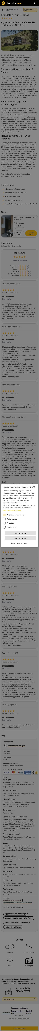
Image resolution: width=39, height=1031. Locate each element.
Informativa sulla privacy (12, 510)
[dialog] (19, 515)
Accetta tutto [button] (20, 533)
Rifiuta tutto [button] (20, 538)
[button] (19, 543)
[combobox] (34, 487)
